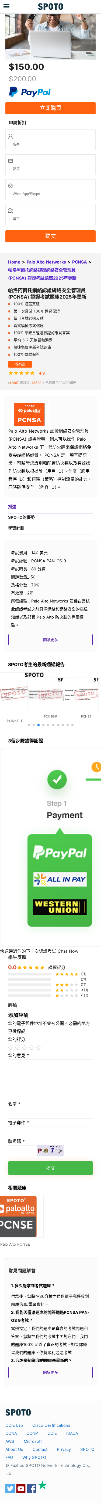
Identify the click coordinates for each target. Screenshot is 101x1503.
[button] (29, 725)
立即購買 (50, 108)
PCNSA (79, 262)
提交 (50, 236)
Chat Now (68, 951)
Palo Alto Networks (46, 262)
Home (14, 262)
